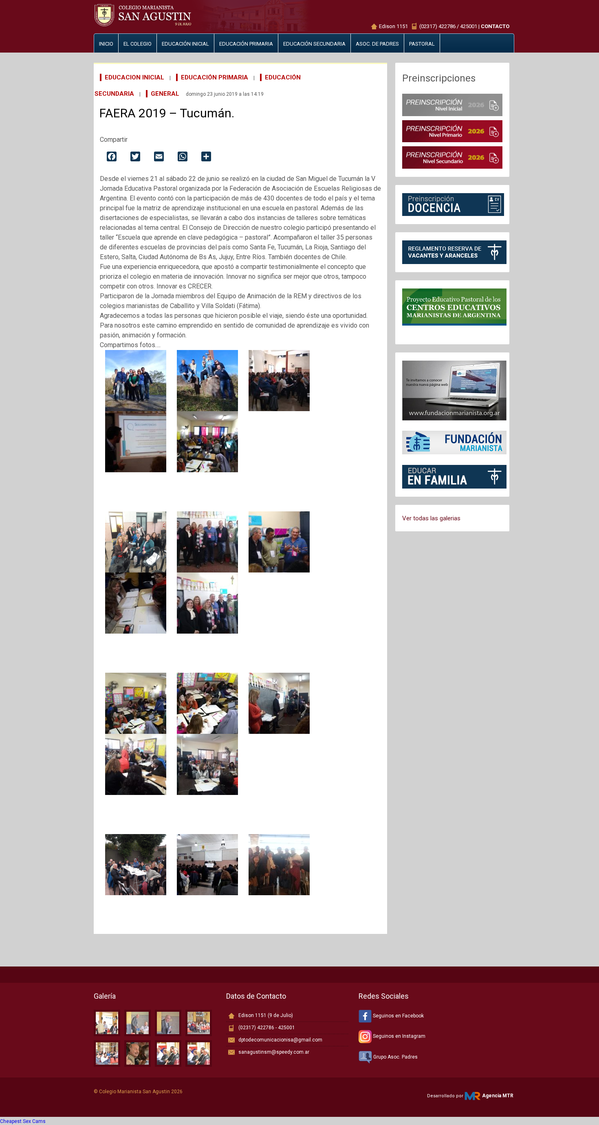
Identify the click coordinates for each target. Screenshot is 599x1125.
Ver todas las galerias (431, 518)
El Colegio (137, 44)
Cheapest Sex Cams (23, 1121)
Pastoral (422, 44)
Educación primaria (246, 44)
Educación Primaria (214, 77)
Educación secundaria (314, 44)
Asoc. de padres (377, 44)
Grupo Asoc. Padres (395, 1057)
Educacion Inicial (134, 77)
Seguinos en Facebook (398, 1016)
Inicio (106, 44)
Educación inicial (185, 44)
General (165, 93)
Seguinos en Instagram (398, 1036)
